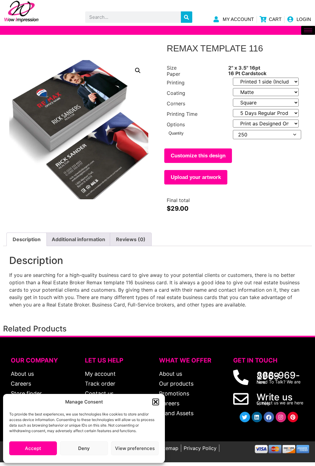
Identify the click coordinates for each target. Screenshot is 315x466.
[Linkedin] (257, 417)
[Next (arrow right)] (304, 233)
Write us (274, 397)
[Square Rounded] (265, 103)
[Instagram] (281, 417)
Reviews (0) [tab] (131, 239)
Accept (33, 448)
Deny (84, 448)
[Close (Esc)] (294, 7)
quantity (176, 133)
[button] (156, 402)
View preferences (135, 448)
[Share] (308, 7)
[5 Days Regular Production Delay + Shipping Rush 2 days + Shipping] (265, 113)
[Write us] (241, 399)
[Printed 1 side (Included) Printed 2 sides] (265, 82)
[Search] (186, 17)
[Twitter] (245, 417)
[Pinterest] (293, 417)
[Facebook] (269, 417)
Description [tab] (27, 239)
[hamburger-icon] (308, 30)
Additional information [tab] (78, 239)
